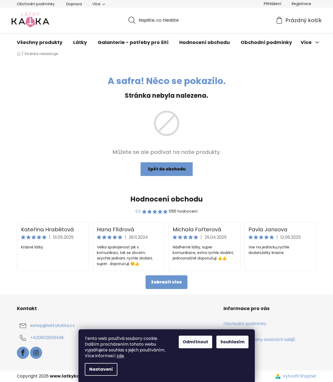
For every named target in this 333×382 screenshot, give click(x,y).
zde (120, 356)
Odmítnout (195, 342)
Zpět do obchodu (167, 169)
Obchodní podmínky (36, 4)
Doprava (74, 4)
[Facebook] (23, 353)
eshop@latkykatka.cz (52, 325)
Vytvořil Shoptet (299, 376)
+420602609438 (47, 338)
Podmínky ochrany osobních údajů (259, 339)
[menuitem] (40, 42)
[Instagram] (36, 353)
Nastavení (101, 369)
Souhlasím (232, 342)
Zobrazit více (166, 282)
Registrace (301, 3)
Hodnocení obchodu (166, 199)
